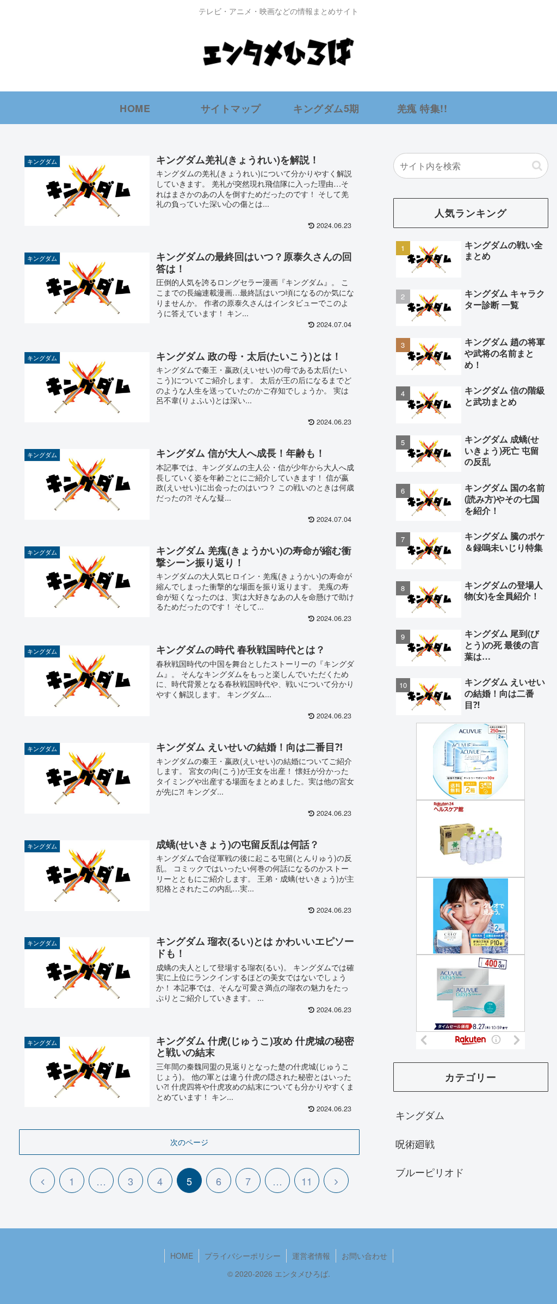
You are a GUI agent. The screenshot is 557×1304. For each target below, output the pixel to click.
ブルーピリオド (429, 1172)
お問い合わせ (364, 1255)
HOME (181, 1255)
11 (306, 1181)
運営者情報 (311, 1255)
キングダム (419, 1115)
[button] (537, 165)
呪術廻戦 (415, 1143)
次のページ (189, 1141)
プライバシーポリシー (243, 1255)
